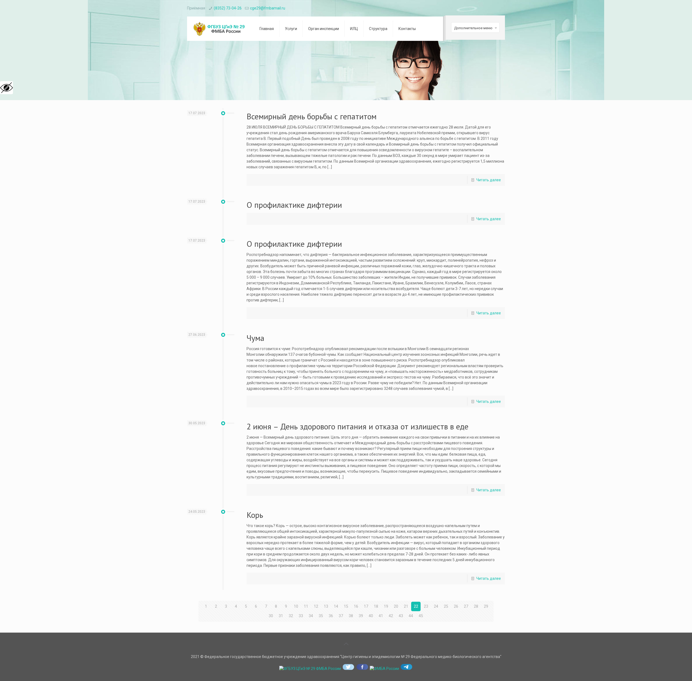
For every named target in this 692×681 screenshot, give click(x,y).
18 (376, 606)
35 (321, 616)
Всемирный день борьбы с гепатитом (312, 116)
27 (466, 606)
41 (381, 616)
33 (301, 616)
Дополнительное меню (473, 28)
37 (341, 616)
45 (421, 616)
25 (446, 606)
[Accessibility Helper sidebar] (6, 87)
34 (311, 616)
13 (326, 606)
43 (401, 616)
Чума (255, 338)
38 (351, 616)
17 (366, 606)
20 (396, 606)
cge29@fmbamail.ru (267, 8)
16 (356, 606)
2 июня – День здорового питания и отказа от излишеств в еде (357, 426)
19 (386, 606)
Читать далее (488, 180)
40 (371, 616)
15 (346, 606)
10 (296, 606)
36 (331, 616)
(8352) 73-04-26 (228, 8)
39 (361, 616)
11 (306, 606)
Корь (255, 514)
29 (486, 606)
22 (416, 606)
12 (316, 606)
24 (436, 606)
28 (476, 606)
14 (336, 606)
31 (281, 616)
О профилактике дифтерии (294, 204)
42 (391, 616)
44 (411, 616)
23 (426, 606)
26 (456, 606)
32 (291, 616)
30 (271, 616)
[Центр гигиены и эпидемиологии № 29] (219, 29)
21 (406, 606)
